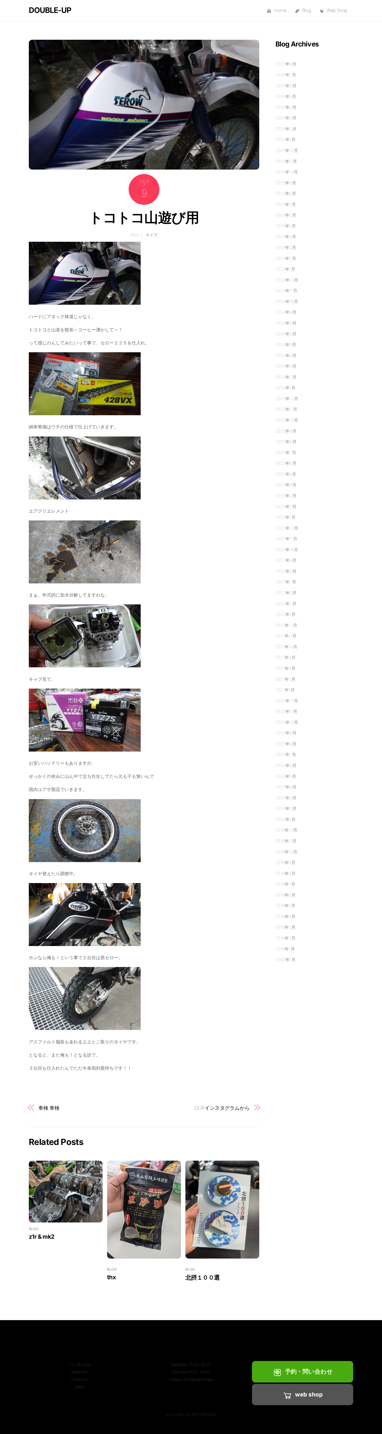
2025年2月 (285, 258)
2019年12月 (286, 830)
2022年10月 (286, 549)
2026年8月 (285, 64)
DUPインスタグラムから (222, 1108)
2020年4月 (285, 787)
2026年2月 (285, 129)
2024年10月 (286, 301)
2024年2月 (285, 377)
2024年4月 (285, 355)
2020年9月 (285, 733)
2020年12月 (286, 700)
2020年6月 (285, 765)
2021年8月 (285, 657)
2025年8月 (285, 193)
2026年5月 (285, 96)
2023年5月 (285, 474)
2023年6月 (285, 463)
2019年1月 (285, 949)
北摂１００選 (202, 1277)
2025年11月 (286, 161)
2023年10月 (286, 420)
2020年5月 (285, 776)
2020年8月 (285, 744)
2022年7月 (285, 582)
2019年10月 (286, 852)
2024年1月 (285, 387)
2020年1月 (285, 819)
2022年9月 (285, 560)
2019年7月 (285, 884)
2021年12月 (286, 625)
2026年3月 (285, 118)
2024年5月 (285, 344)
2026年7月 (285, 75)
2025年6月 (285, 215)
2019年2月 (285, 938)
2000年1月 (285, 959)
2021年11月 (285, 636)
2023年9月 (285, 431)
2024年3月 (285, 366)
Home (279, 10)
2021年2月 (285, 679)
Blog (306, 10)
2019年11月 (285, 841)
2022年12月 (286, 528)
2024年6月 (285, 334)
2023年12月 (286, 398)
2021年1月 (285, 690)
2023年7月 (285, 452)
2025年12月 (286, 150)
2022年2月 (285, 603)
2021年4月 (285, 668)
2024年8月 (285, 323)
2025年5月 (285, 226)
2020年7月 (285, 754)
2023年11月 (286, 409)
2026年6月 (285, 85)
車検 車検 (49, 1108)
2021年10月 (286, 646)
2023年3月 (285, 495)
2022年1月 (285, 614)
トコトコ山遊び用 (144, 217)
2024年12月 (286, 280)
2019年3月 (285, 927)
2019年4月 (285, 916)
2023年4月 (285, 484)
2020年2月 (285, 808)
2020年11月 (286, 711)
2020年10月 (286, 722)
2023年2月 (285, 506)
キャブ (151, 234)
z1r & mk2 (41, 1236)
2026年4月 (285, 107)
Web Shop (336, 10)
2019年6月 (285, 895)
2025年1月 (285, 269)
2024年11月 (286, 290)
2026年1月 (285, 139)
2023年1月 (285, 517)
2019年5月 (285, 905)
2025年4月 (285, 236)
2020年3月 (285, 798)
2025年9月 (285, 183)
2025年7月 (285, 204)
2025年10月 (286, 172)
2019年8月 (285, 873)
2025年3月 (285, 247)
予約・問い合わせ (309, 1371)
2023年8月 (285, 441)
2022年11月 (286, 538)
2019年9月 (285, 862)
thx (111, 1277)
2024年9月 (285, 312)
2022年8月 (285, 571)
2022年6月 (285, 592)
